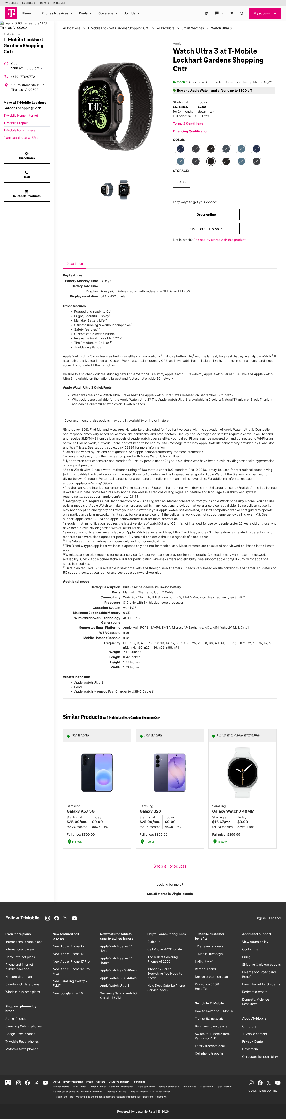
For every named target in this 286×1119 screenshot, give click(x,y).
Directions (27, 155)
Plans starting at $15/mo (21, 137)
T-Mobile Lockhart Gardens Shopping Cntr (118, 28)
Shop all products (169, 866)
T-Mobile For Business (19, 130)
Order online (206, 214)
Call (27, 174)
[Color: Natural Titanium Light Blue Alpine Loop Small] (180, 161)
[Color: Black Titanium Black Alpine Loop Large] (195, 161)
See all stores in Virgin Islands (170, 894)
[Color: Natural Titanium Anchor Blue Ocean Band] (226, 149)
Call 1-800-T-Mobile (206, 229)
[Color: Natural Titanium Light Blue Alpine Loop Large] (241, 149)
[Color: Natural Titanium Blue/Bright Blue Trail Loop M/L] (256, 149)
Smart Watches (193, 28)
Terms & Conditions (188, 123)
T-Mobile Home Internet (21, 115)
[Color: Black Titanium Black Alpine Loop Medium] (195, 149)
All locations (71, 28)
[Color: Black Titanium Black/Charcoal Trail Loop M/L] (226, 161)
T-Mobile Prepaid (16, 123)
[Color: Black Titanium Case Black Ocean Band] (211, 161)
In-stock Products (27, 193)
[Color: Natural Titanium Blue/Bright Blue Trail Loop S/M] (180, 149)
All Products (165, 28)
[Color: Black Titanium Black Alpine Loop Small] (256, 161)
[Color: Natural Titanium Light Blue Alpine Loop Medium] (241, 161)
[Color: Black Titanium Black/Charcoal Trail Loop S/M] (211, 149)
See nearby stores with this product (219, 240)
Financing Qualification (190, 131)
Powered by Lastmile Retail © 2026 (143, 1111)
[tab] (74, 263)
